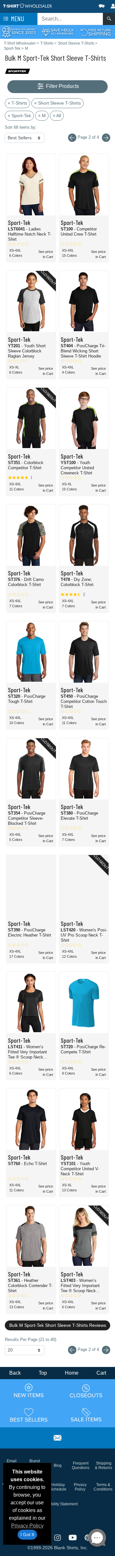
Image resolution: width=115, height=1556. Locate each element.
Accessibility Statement (58, 1504)
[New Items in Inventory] (29, 1390)
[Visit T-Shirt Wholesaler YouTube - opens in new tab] (73, 1537)
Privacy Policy (27, 1525)
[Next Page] (106, 138)
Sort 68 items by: (21, 127)
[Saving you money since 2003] (19, 31)
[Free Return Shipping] (96, 31)
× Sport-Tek (19, 115)
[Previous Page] (72, 1350)
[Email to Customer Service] (57, 1437)
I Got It (27, 1534)
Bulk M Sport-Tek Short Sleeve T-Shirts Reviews (57, 1325)
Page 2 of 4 (88, 1349)
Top (43, 1373)
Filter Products (62, 86)
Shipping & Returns (103, 1465)
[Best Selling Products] (29, 1414)
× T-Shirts (17, 103)
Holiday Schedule (58, 1487)
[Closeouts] (86, 1390)
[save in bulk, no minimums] (57, 31)
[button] (82, 4)
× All (57, 115)
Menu (17, 18)
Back (15, 1373)
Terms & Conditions (103, 1487)
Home (72, 1373)
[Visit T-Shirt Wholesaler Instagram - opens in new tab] (57, 1537)
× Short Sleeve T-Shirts (57, 103)
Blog (58, 1465)
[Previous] (72, 138)
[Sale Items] (86, 1414)
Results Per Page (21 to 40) (30, 1339)
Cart (101, 1373)
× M (42, 115)
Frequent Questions (80, 1465)
